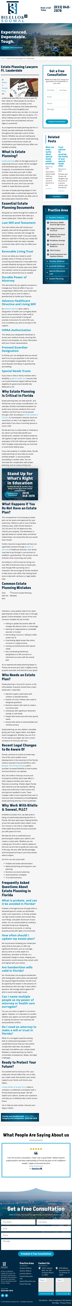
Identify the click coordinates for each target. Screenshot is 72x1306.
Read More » (49, 188)
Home (3, 58)
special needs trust (18, 378)
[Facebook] (2, 1295)
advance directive (11, 309)
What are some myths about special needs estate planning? (50, 155)
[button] (25, 16)
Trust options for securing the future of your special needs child (63, 156)
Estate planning (8, 161)
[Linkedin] (6, 1295)
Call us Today (29, 1116)
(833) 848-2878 (62, 9)
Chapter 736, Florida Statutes (13, 766)
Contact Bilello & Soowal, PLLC (14, 1087)
